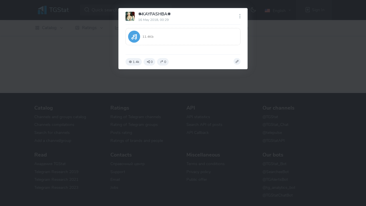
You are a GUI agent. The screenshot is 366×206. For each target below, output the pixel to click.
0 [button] (152, 62)
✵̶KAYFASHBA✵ (154, 14)
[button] (183, 36)
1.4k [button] (136, 62)
